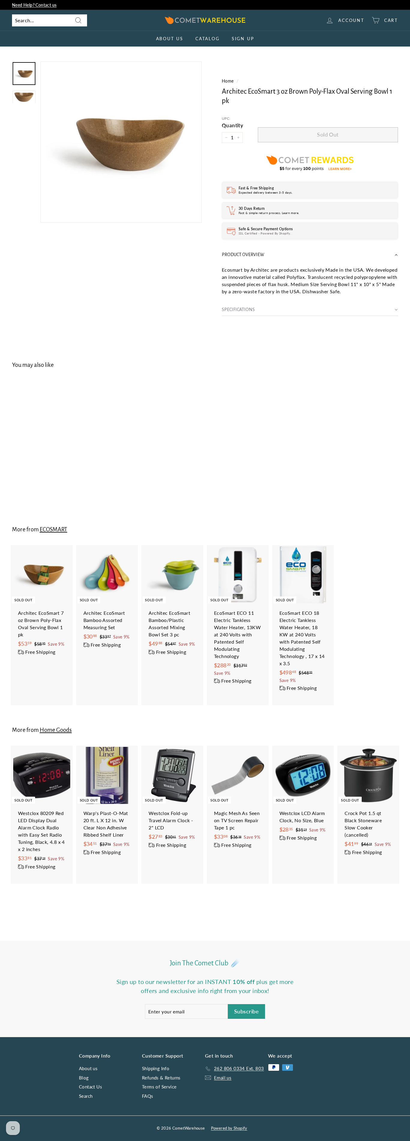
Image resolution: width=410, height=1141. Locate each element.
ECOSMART (53, 529)
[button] (310, 255)
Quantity (232, 125)
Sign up (243, 38)
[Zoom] (121, 142)
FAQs (147, 1096)
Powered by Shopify (229, 1128)
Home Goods (56, 730)
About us (169, 38)
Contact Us (90, 1086)
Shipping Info (155, 1068)
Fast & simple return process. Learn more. (269, 213)
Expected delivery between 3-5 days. (265, 192)
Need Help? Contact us (34, 5)
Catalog (207, 38)
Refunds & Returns (161, 1077)
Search (85, 1096)
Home (228, 81)
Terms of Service (159, 1086)
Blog (84, 1077)
